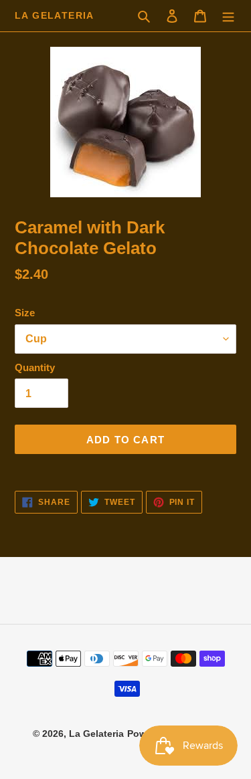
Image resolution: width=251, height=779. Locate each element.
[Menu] (228, 16)
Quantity (35, 367)
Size (25, 312)
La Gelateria (54, 15)
